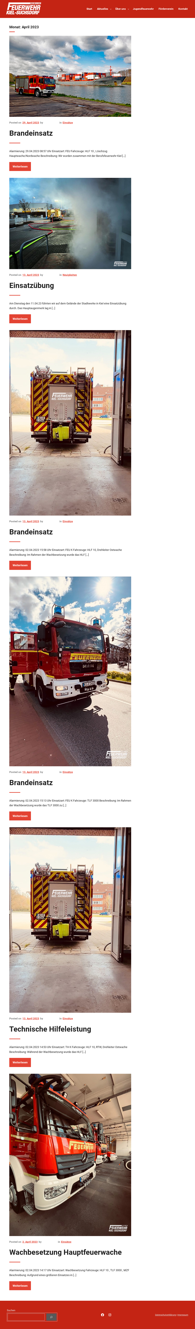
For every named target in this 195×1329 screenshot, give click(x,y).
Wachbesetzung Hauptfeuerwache (65, 1252)
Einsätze (68, 122)
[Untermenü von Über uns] (128, 9)
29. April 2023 (30, 122)
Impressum (182, 1315)
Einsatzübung (31, 285)
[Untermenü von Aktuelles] (111, 9)
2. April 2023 (30, 1241)
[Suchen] (51, 1317)
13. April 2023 (30, 274)
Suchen (11, 1310)
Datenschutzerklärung (165, 1315)
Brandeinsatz (31, 133)
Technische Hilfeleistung (50, 1029)
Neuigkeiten (70, 274)
